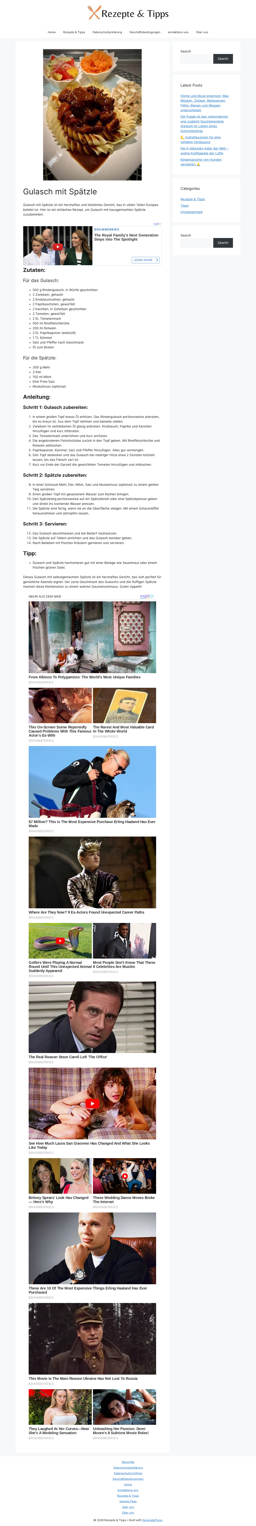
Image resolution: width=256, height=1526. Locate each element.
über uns (128, 1507)
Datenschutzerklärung (107, 32)
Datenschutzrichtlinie (128, 1473)
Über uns (202, 32)
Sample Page (128, 1501)
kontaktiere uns (178, 32)
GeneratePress (152, 1520)
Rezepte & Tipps (74, 32)
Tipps (184, 205)
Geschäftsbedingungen (144, 32)
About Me (128, 1462)
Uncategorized (191, 212)
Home (52, 32)
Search (185, 51)
